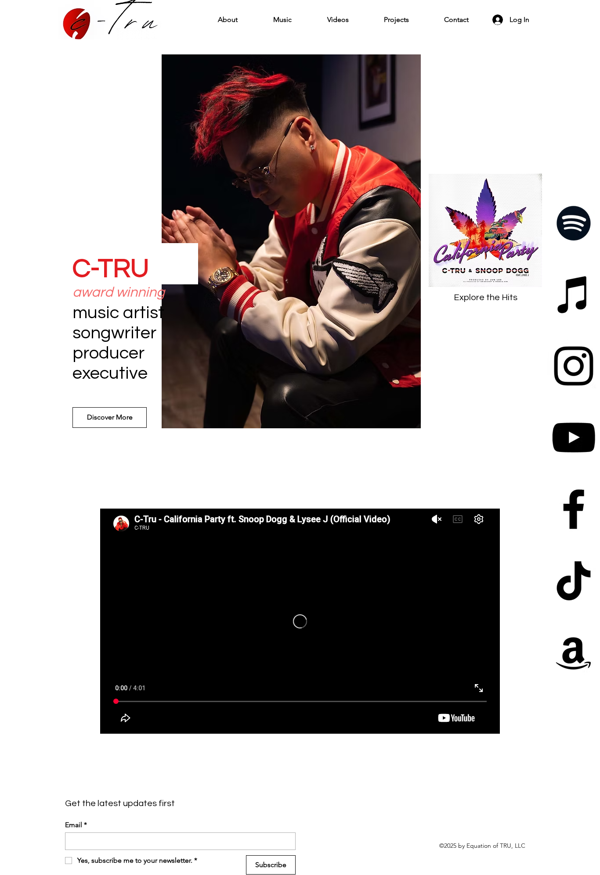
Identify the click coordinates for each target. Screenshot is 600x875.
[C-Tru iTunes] (573, 294)
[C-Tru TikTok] (573, 580)
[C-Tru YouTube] (573, 437)
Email (76, 825)
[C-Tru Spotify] (573, 223)
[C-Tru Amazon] (573, 652)
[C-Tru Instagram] (573, 366)
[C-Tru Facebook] (573, 509)
